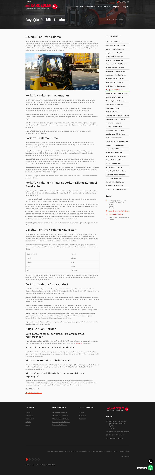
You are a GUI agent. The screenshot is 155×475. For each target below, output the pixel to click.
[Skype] (123, 1)
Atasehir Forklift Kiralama (115, 49)
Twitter (81, 413)
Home (109, 20)
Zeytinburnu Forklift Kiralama (116, 189)
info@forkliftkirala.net (116, 214)
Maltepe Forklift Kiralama (115, 145)
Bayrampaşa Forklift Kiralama (116, 75)
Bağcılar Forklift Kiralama (115, 60)
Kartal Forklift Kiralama (114, 138)
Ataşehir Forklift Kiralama (60, 416)
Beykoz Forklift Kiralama (114, 82)
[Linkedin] (120, 1)
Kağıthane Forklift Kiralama (115, 134)
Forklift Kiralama (111, 451)
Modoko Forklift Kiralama (115, 149)
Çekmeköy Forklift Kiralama (115, 101)
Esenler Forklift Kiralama (114, 104)
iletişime (79, 343)
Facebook (82, 419)
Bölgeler (28, 422)
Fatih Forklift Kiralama (113, 112)
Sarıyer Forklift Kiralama (114, 160)
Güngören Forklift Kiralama (115, 119)
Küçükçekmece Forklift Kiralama (117, 141)
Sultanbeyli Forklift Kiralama (116, 171)
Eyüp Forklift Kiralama (113, 108)
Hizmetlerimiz (30, 419)
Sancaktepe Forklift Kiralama (116, 156)
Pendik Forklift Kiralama (114, 152)
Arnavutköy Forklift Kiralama (116, 45)
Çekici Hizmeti (73, 451)
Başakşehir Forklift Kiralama (115, 71)
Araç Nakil (63, 451)
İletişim (28, 425)
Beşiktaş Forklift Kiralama (115, 79)
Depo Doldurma (84, 451)
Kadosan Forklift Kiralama (115, 130)
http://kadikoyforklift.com (33, 393)
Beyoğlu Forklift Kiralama (114, 90)
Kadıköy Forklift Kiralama (114, 127)
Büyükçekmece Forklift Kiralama (117, 93)
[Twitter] (125, 1)
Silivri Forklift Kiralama (114, 167)
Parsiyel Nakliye (124, 451)
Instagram (82, 416)
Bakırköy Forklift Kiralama (115, 67)
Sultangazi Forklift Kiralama (115, 174)
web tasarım (126, 456)
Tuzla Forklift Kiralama (114, 178)
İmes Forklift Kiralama (113, 123)
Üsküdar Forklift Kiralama (115, 186)
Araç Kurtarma (53, 451)
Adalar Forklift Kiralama (114, 42)
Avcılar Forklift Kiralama (114, 56)
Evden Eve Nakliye (98, 451)
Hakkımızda (29, 416)
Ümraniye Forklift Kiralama (115, 182)
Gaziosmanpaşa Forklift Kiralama (117, 115)
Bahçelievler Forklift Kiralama (116, 64)
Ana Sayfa (29, 413)
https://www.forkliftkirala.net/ (119, 211)
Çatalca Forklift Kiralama (114, 97)
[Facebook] (117, 1)
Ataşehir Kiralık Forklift (114, 53)
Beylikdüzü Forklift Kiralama (115, 86)
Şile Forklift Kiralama (113, 163)
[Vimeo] (128, 1)
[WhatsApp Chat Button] (150, 468)
